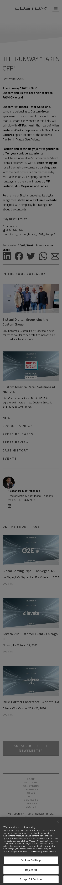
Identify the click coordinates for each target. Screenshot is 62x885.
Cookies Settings (31, 860)
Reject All (31, 870)
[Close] (58, 821)
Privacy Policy (49, 851)
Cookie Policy (36, 851)
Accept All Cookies (31, 879)
